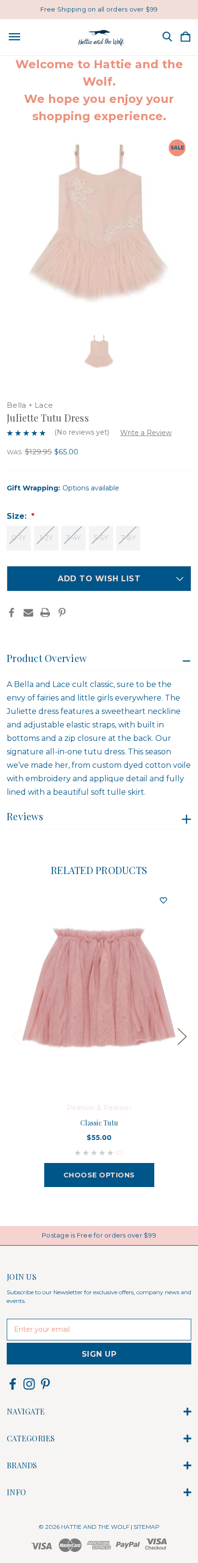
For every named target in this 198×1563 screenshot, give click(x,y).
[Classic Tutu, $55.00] (99, 989)
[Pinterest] (62, 612)
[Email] (28, 612)
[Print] (45, 612)
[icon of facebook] (13, 1384)
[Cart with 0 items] (185, 37)
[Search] (167, 37)
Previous (16, 1035)
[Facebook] (11, 612)
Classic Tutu (99, 1122)
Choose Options (99, 1175)
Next (181, 1035)
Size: (18, 516)
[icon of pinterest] (45, 1384)
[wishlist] (163, 900)
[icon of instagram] (29, 1384)
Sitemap (147, 1526)
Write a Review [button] (146, 432)
